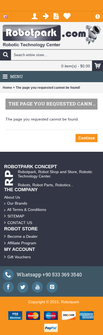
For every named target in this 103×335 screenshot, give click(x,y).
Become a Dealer (22, 236)
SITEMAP (15, 216)
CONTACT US (19, 223)
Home (7, 88)
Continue (86, 138)
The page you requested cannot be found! (48, 88)
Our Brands (17, 203)
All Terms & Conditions (26, 209)
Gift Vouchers (19, 257)
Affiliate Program (21, 243)
